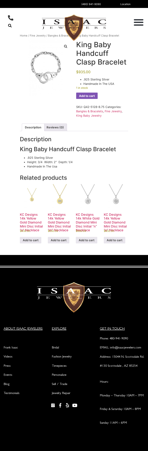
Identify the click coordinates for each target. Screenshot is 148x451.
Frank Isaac (11, 348)
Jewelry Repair (61, 393)
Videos (8, 357)
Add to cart (87, 96)
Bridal (55, 348)
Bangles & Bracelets (89, 111)
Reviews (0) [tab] (55, 127)
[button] (10, 25)
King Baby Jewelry (89, 115)
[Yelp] (67, 405)
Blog (7, 384)
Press (7, 366)
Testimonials (11, 393)
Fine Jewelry (113, 111)
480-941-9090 (119, 339)
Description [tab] (33, 127)
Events (8, 375)
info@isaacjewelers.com (125, 348)
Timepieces (59, 366)
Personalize (59, 375)
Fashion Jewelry (62, 357)
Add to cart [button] (30, 240)
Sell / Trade (59, 384)
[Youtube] (74, 405)
